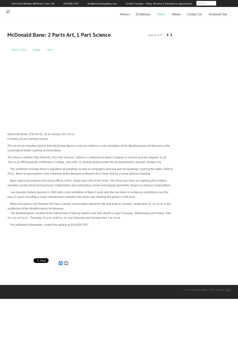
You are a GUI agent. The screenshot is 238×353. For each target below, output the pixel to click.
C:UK (228, 289)
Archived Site (218, 14)
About (176, 14)
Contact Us (194, 14)
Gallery (36, 50)
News (161, 14)
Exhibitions (143, 14)
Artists (124, 14)
